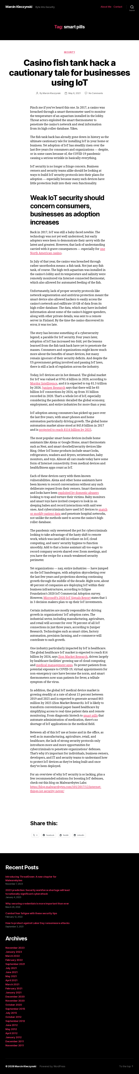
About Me (106, 6)
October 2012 (13, 1017)
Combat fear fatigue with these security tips (31, 913)
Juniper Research (53, 388)
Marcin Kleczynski (18, 6)
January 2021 (13, 992)
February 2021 (13, 988)
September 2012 (15, 1021)
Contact (117, 6)
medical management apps (54, 665)
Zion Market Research (73, 657)
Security (69, 52)
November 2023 (15, 947)
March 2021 (12, 984)
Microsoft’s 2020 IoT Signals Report (67, 598)
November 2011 (14, 1045)
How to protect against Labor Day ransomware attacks (37, 923)
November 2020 (15, 1000)
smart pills (90, 715)
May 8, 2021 (74, 93)
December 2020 (15, 996)
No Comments (96, 93)
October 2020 (13, 1004)
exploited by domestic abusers (78, 493)
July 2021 (11, 968)
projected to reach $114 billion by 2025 (65, 430)
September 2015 (15, 1008)
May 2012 (11, 1029)
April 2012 (11, 1033)
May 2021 (11, 976)
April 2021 (11, 980)
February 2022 (14, 960)
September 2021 (15, 964)
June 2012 (11, 1025)
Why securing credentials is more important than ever (37, 903)
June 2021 (11, 972)
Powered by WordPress (52, 1066)
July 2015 (11, 1012)
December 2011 (14, 1041)
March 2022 (12, 955)
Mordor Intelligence (43, 383)
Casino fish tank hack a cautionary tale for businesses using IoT (69, 72)
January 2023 (13, 951)
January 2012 (13, 1037)
